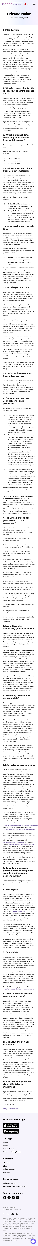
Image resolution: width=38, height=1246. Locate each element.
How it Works (8, 1149)
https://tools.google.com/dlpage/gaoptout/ (19, 829)
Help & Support (9, 1169)
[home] (7, 4)
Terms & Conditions (8, 1209)
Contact (6, 1172)
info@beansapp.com (21, 911)
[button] (27, 4)
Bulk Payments (9, 1183)
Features (6, 1146)
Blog (5, 1166)
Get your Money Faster (12, 1152)
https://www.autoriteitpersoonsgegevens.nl (19, 989)
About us (6, 1163)
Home (5, 1143)
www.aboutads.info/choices (13, 842)
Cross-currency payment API (14, 1186)
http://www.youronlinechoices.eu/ (21, 844)
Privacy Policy (18, 1209)
